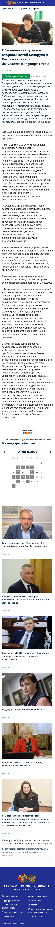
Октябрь (24, 451)
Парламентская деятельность (9, 906)
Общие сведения (10, 896)
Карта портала (34, 900)
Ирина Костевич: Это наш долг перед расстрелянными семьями (22, 764)
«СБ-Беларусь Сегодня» (16, 76)
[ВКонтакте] (24, 433)
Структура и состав (11, 900)
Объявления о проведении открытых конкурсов (40, 910)
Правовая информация (13, 912)
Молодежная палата (37, 896)
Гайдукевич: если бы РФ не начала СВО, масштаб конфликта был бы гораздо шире (25, 544)
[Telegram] (30, 433)
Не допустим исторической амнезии (22, 709)
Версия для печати (40, 76)
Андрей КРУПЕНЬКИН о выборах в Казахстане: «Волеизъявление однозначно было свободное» (25, 599)
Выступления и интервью (28, 9)
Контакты (32, 905)
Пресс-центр (7, 9)
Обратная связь (35, 916)
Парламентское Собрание (27, 887)
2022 (33, 451)
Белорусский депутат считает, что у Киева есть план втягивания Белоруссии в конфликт (25, 852)
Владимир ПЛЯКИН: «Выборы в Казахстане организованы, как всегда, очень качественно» (25, 656)
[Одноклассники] (27, 433)
